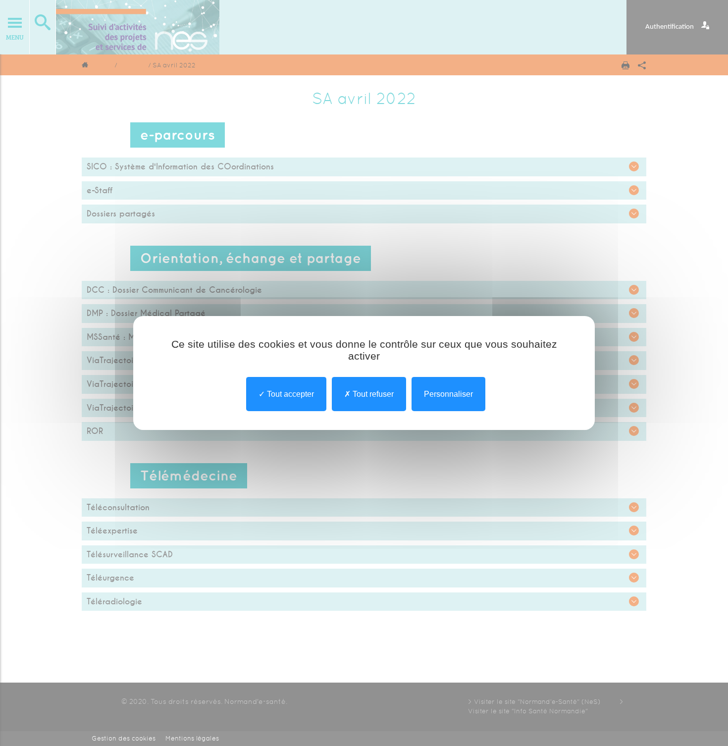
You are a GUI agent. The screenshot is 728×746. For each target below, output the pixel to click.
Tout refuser (372, 394)
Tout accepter (289, 394)
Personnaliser (448, 394)
